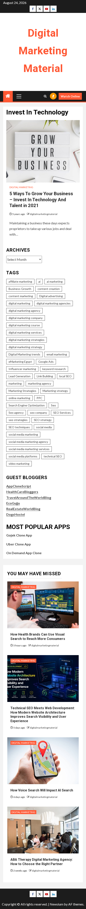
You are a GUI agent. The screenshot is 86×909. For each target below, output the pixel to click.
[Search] (45, 96)
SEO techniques (19, 427)
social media (44, 427)
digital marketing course (24, 325)
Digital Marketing (21, 187)
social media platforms (23, 456)
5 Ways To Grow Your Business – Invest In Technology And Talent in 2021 (41, 199)
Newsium (56, 904)
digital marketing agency (24, 310)
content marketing (21, 296)
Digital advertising (51, 296)
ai (39, 281)
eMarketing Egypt (20, 361)
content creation (49, 289)
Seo (53, 405)
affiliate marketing (20, 281)
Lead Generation (19, 376)
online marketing (19, 398)
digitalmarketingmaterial (43, 214)
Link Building (45, 376)
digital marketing (19, 303)
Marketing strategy (55, 390)
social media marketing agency (28, 441)
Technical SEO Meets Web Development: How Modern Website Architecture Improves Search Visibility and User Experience (42, 714)
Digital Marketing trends (24, 354)
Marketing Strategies (22, 390)
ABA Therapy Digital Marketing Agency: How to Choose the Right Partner (41, 862)
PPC (39, 398)
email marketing (57, 354)
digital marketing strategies (26, 339)
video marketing (19, 463)
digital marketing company (26, 318)
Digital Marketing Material (43, 51)
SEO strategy (43, 420)
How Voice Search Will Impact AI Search (41, 790)
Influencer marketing (22, 369)
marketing (15, 383)
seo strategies (18, 420)
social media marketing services (29, 449)
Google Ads (46, 361)
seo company (38, 412)
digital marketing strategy (25, 347)
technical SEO (53, 456)
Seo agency (16, 412)
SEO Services (62, 412)
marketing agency (39, 383)
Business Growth (20, 289)
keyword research (54, 369)
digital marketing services (25, 332)
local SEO (65, 376)
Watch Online (70, 96)
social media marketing (23, 434)
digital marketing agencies (54, 303)
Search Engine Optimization (27, 405)
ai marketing (55, 281)
